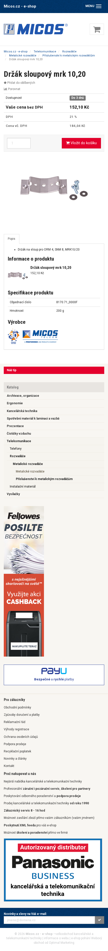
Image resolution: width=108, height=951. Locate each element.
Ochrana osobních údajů (21, 737)
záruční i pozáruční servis (41, 788)
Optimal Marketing (61, 942)
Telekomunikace (19, 441)
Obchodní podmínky (17, 707)
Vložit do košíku (83, 143)
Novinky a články (15, 758)
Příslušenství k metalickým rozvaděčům (44, 479)
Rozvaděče (18, 456)
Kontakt (9, 766)
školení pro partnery (75, 788)
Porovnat (13, 89)
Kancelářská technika (22, 411)
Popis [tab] (11, 239)
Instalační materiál (23, 486)
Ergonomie (15, 403)
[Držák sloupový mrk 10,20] (54, 188)
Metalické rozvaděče (28, 464)
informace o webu (56, 938)
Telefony (16, 448)
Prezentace (15, 426)
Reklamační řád (14, 722)
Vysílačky (13, 494)
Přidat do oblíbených (21, 83)
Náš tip (11, 370)
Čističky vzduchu (19, 433)
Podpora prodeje (15, 744)
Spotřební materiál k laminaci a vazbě (33, 418)
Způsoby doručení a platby (22, 715)
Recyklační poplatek (17, 751)
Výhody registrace (16, 729)
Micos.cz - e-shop (20, 6)
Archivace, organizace (23, 396)
